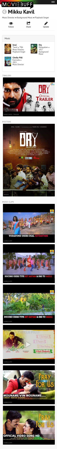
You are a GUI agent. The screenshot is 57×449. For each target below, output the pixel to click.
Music (7, 38)
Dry (40, 45)
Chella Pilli (18, 57)
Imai (15, 45)
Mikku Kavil (21, 11)
